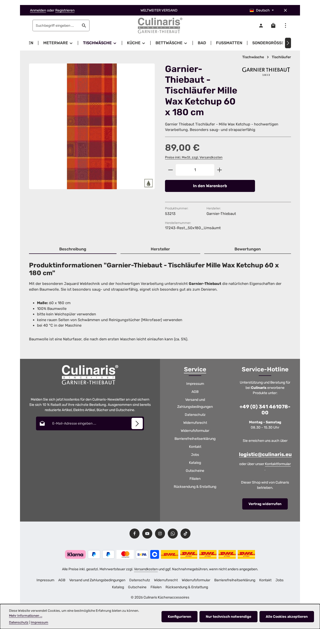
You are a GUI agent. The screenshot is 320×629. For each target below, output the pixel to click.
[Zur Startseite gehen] (160, 25)
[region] (92, 130)
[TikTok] (185, 534)
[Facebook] (135, 534)
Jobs (195, 455)
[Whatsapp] (173, 534)
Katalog (195, 463)
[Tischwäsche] (100, 42)
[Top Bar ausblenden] (285, 10)
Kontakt (195, 447)
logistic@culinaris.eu (265, 454)
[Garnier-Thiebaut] (266, 71)
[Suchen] (84, 25)
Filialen (195, 479)
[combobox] (55, 25)
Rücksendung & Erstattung (195, 487)
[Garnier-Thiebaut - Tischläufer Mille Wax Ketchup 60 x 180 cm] (92, 126)
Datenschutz (195, 415)
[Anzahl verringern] (170, 170)
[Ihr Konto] (260, 25)
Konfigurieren (179, 617)
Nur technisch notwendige (228, 617)
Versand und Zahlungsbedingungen (195, 403)
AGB (195, 392)
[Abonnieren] (137, 423)
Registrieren (64, 10)
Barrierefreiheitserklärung (195, 439)
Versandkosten (146, 569)
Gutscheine (195, 471)
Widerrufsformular (195, 431)
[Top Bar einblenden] (285, 25)
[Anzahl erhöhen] (219, 170)
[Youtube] (147, 534)
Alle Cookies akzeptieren (287, 617)
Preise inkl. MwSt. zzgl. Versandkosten (193, 157)
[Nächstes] (288, 43)
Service (195, 369)
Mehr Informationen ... (25, 616)
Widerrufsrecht (195, 423)
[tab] (72, 249)
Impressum (195, 384)
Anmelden (38, 10)
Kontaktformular (278, 464)
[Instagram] (160, 534)
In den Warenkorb (210, 185)
